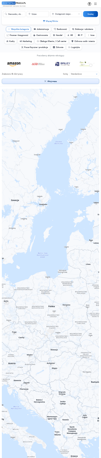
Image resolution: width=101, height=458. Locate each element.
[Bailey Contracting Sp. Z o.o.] (62, 64)
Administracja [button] (43, 29)
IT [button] (82, 35)
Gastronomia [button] (42, 35)
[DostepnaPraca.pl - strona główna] (14, 4)
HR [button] (71, 35)
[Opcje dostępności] (89, 4)
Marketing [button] (27, 41)
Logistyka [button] (75, 47)
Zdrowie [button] (59, 47)
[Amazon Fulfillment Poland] (14, 64)
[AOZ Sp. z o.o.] (38, 64)
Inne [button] (92, 35)
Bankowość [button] (62, 29)
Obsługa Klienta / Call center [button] (53, 41)
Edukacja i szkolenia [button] (84, 29)
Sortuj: (65, 74)
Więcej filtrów (52, 21)
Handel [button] (59, 35)
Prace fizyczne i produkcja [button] (36, 47)
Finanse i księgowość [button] (19, 35)
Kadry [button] (12, 41)
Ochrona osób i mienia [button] (84, 41)
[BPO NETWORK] (87, 64)
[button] (95, 4)
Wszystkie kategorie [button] (20, 29)
